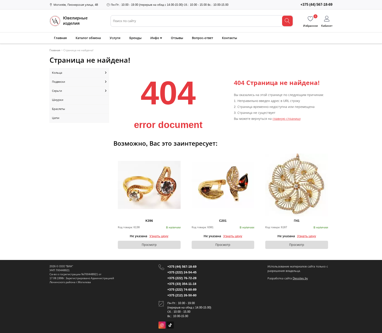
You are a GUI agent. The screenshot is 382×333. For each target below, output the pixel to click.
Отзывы (177, 38)
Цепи (55, 118)
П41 (297, 220)
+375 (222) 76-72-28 (182, 278)
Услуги (115, 38)
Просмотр (149, 244)
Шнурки (57, 100)
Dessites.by (300, 278)
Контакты (229, 38)
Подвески (58, 81)
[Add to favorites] (177, 157)
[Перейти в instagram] (162, 325)
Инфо (155, 38)
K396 (149, 220)
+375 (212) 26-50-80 (182, 295)
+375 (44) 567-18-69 (182, 266)
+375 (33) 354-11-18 (181, 284)
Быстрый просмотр (149, 184)
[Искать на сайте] (287, 21)
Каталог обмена (88, 38)
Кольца (57, 72)
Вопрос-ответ (202, 38)
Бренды (135, 38)
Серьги (57, 90)
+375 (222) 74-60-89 (182, 289)
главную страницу (287, 118)
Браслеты (58, 109)
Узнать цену (158, 236)
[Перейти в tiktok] (170, 325)
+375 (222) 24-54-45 (182, 272)
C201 (223, 220)
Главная (60, 38)
